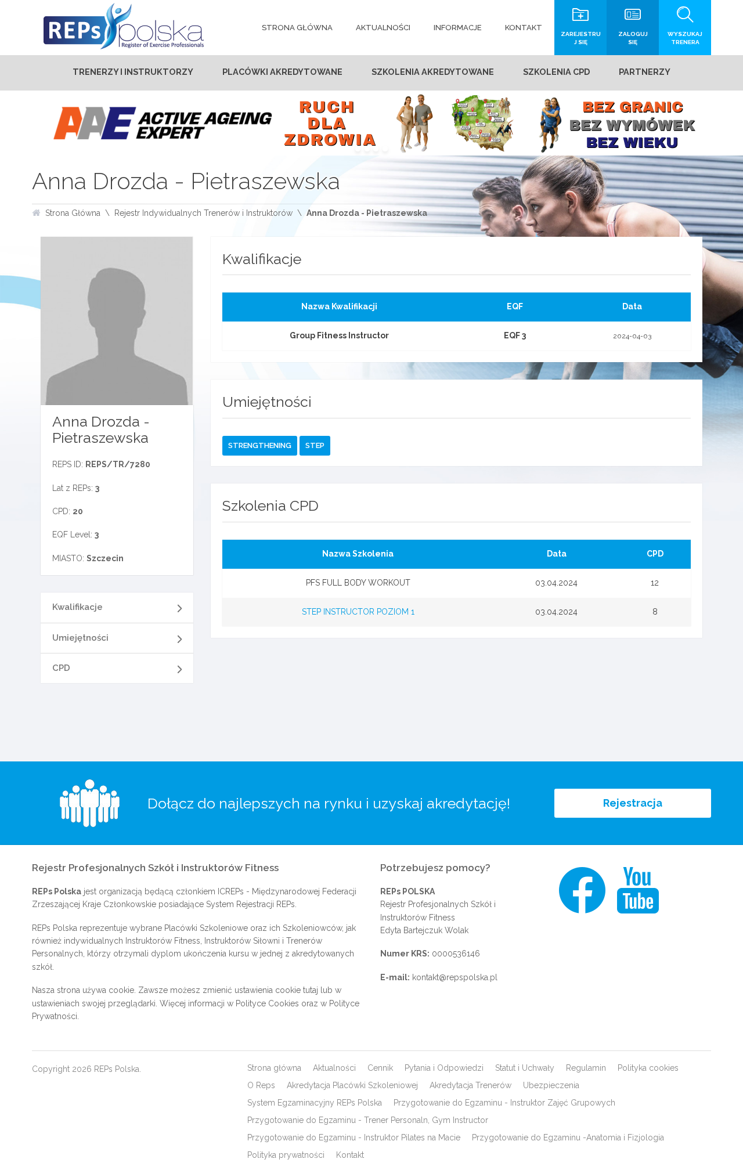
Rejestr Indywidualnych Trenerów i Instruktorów (203, 213)
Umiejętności (80, 638)
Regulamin (586, 1067)
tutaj (310, 990)
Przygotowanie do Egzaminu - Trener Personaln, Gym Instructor (367, 1120)
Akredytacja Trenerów (470, 1085)
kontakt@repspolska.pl (454, 977)
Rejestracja (632, 803)
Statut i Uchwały (524, 1067)
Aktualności (334, 1067)
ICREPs (231, 891)
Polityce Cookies (267, 1003)
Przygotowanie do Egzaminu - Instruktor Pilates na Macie (353, 1137)
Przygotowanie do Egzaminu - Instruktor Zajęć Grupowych (504, 1102)
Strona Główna (72, 213)
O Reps (261, 1085)
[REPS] (124, 26)
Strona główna (274, 1067)
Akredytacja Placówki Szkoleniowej (352, 1085)
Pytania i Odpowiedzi (444, 1067)
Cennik (380, 1067)
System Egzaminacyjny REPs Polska (314, 1102)
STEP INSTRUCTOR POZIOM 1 (358, 611)
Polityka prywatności (285, 1155)
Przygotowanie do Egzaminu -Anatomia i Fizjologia (568, 1137)
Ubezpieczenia (551, 1085)
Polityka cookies (648, 1067)
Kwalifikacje (77, 607)
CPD (61, 668)
